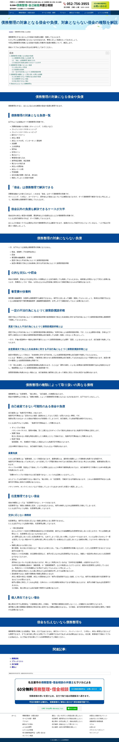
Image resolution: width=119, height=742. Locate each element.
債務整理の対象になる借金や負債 (22, 56)
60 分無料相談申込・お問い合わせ (33, 733)
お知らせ (92, 727)
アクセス (63, 12)
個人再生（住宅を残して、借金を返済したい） (67, 721)
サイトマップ (94, 733)
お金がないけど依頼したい (98, 718)
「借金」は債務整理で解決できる (24, 60)
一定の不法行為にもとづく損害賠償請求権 (27, 72)
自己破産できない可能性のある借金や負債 (27, 76)
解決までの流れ (75, 12)
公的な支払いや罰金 (20, 67)
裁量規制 (15, 658)
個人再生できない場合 (21, 81)
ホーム (11, 12)
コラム (92, 724)
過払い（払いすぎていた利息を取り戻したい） (67, 715)
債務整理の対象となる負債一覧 (24, 58)
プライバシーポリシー (97, 730)
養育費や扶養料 (19, 69)
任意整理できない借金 (21, 79)
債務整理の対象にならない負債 (21, 65)
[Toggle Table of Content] (106, 53)
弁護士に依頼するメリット (98, 715)
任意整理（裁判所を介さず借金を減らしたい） (67, 718)
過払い (14, 667)
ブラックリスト (17, 661)
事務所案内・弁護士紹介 (27, 12)
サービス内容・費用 (48, 12)
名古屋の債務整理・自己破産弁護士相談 (30, 5)
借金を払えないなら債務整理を (21, 83)
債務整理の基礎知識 (96, 721)
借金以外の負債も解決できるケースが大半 (27, 62)
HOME (11, 32)
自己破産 (15, 664)
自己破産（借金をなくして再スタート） (65, 724)
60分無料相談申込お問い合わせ (100, 5)
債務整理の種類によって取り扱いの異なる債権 (26, 74)
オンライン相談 (27, 735)
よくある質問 (88, 12)
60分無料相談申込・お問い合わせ (59, 691)
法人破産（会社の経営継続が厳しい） (64, 727)
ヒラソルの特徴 (103, 12)
